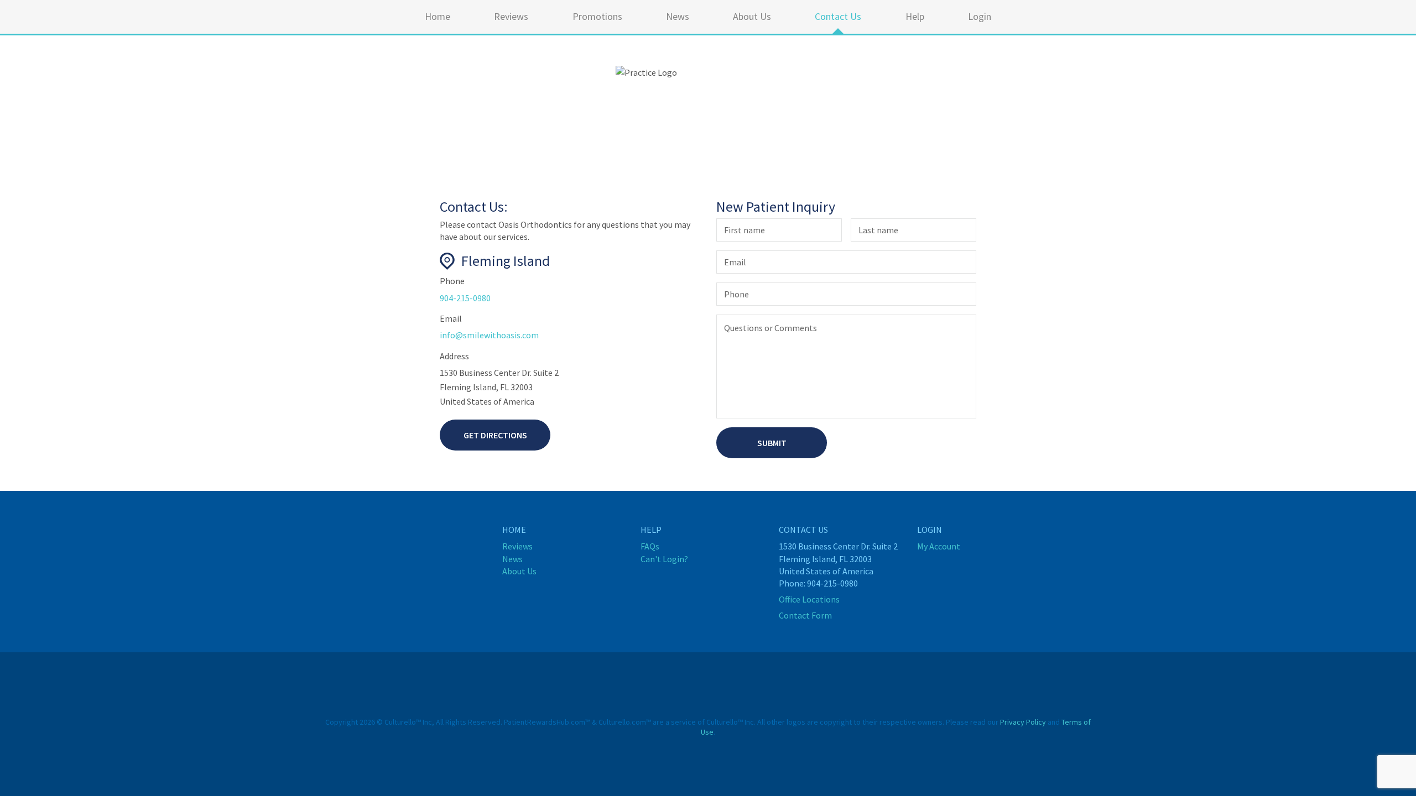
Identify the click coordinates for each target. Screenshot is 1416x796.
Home (437, 16)
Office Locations (809, 599)
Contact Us (838, 16)
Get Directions (495, 435)
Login (979, 16)
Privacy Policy (1023, 722)
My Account (938, 546)
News (677, 16)
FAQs (650, 546)
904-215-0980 (465, 297)
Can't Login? (664, 558)
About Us (752, 16)
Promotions (597, 16)
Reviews (511, 16)
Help (914, 16)
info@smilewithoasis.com (489, 335)
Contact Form (805, 615)
